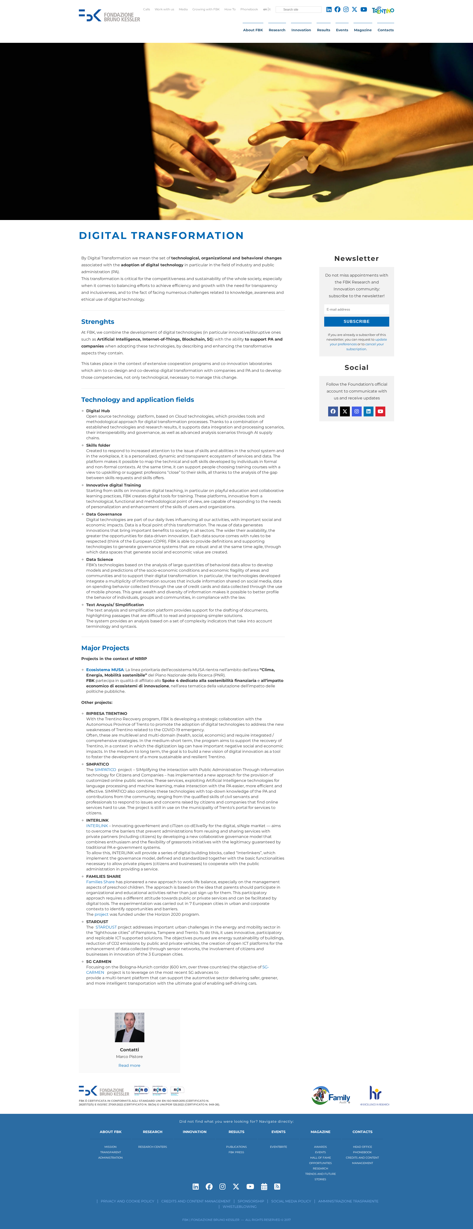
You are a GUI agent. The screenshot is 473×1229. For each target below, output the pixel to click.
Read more (129, 1065)
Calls (146, 9)
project (102, 914)
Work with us (164, 9)
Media (183, 9)
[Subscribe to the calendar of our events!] (264, 1186)
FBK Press (236, 1152)
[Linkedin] (368, 411)
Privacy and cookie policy (127, 1201)
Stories (320, 1179)
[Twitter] (345, 411)
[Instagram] (357, 411)
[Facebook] (333, 411)
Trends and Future (320, 1174)
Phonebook (249, 9)
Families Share (100, 882)
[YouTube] (380, 411)
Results (323, 30)
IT (270, 9)
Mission (110, 1147)
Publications (236, 1147)
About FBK (253, 30)
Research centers (152, 1147)
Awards (320, 1147)
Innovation (301, 30)
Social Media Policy (291, 1201)
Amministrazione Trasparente (348, 1201)
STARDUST (106, 927)
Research (277, 30)
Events (342, 30)
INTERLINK (97, 825)
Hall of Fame (320, 1157)
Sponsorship (251, 1201)
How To (230, 9)
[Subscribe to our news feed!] (277, 1186)
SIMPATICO (106, 769)
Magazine (363, 30)
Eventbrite (278, 1147)
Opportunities (320, 1163)
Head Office (362, 1147)
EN (265, 9)
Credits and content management (196, 1201)
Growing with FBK (206, 9)
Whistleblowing (240, 1206)
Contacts (386, 30)
